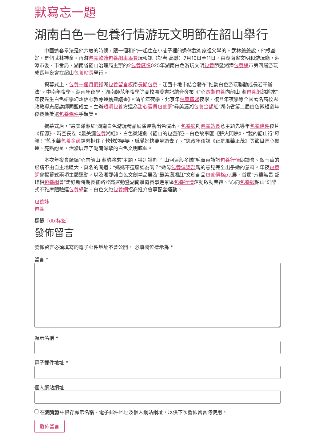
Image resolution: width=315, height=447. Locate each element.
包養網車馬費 (123, 58)
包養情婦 (189, 99)
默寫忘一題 (65, 12)
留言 (41, 259)
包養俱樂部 (183, 167)
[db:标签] (57, 220)
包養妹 (41, 201)
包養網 (241, 65)
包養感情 (141, 65)
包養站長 (84, 73)
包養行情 (230, 160)
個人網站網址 (49, 387)
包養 (209, 65)
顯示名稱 (46, 337)
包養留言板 (120, 84)
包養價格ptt (218, 175)
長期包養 (148, 84)
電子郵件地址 (51, 362)
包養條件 (69, 114)
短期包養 (113, 107)
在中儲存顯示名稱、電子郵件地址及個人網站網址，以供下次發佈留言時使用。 (133, 412)
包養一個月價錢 (86, 84)
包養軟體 (98, 58)
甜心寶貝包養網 (155, 107)
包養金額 (203, 107)
